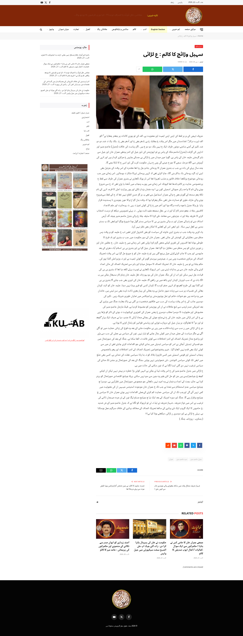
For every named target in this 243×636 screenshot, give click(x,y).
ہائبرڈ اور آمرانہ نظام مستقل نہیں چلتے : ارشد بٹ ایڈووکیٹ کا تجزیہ (65, 55)
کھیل (88, 29)
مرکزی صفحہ (190, 29)
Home (200, 36)
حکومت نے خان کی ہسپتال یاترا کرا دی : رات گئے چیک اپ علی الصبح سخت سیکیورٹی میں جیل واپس (150, 548)
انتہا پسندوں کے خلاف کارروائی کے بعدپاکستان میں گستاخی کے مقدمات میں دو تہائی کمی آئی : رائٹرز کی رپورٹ (66, 83)
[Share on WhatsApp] (152, 69)
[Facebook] (213, 143)
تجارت (76, 29)
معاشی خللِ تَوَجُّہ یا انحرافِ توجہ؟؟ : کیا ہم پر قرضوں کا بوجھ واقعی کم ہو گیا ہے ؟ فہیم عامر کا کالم (107, 15)
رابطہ (172, 2)
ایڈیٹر (201, 62)
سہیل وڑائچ (199, 46)
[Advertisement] (64, 280)
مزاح (87, 149)
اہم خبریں (176, 29)
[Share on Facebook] (193, 69)
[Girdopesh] (194, 15)
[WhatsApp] (213, 157)
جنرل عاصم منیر (196, 459)
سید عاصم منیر (182, 459)
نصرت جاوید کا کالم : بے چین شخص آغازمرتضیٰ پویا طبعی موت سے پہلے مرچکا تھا (122, 487)
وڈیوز (51, 29)
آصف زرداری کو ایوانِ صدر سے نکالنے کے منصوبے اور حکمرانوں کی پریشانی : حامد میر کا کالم (113, 546)
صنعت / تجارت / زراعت (81, 153)
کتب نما (86, 131)
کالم (134, 29)
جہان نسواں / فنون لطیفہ (80, 113)
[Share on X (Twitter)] (173, 69)
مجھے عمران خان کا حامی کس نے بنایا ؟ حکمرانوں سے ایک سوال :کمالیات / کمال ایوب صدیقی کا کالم (186, 548)
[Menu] (201, 29)
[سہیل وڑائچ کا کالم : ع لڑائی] (149, 102)
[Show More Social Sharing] (139, 69)
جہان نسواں (63, 29)
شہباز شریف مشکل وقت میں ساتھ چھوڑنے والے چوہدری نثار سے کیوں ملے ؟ (177, 487)
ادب (145, 29)
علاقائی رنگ (102, 29)
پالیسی (180, 2)
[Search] (41, 29)
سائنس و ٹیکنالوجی (120, 29)
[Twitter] (213, 150)
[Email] (213, 164)
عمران (171, 459)
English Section (158, 29)
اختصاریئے (85, 117)
